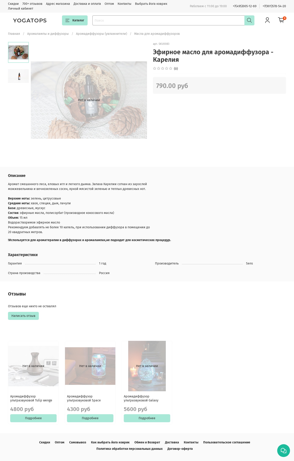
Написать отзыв (23, 316)
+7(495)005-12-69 (244, 6)
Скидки (13, 4)
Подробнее (33, 418)
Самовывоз (77, 442)
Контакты (124, 4)
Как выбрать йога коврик (110, 442)
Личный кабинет (20, 8)
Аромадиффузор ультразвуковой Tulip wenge (31, 398)
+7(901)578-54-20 (274, 6)
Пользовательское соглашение (226, 442)
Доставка (172, 442)
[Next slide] (139, 100)
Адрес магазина (58, 4)
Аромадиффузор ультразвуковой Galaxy (141, 398)
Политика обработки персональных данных (129, 449)
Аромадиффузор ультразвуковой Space (84, 398)
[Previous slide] (39, 100)
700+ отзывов (32, 4)
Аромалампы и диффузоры (48, 34)
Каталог (78, 20)
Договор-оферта (180, 449)
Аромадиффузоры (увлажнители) (101, 34)
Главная (14, 34)
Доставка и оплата (87, 4)
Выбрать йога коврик (151, 4)
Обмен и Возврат (147, 442)
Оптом (109, 4)
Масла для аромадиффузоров (157, 34)
